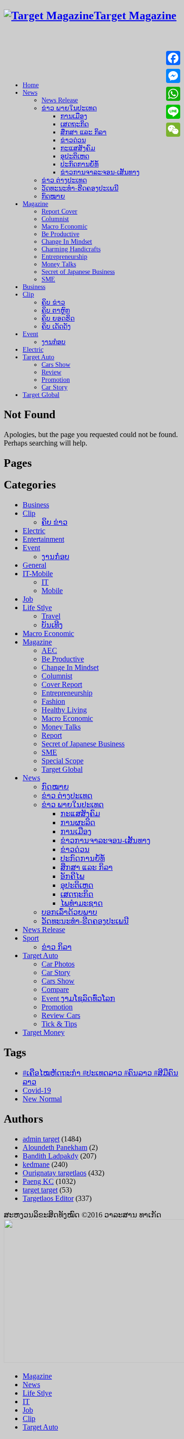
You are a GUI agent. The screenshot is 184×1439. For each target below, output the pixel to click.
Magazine (35, 203)
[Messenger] (173, 76)
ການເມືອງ (73, 116)
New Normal (42, 1099)
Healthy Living (64, 710)
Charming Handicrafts (71, 249)
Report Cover (59, 211)
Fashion (53, 701)
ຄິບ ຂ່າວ (53, 302)
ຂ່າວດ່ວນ (73, 140)
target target (40, 1190)
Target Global (41, 394)
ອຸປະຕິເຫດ (74, 156)
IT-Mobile (38, 574)
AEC (49, 650)
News (30, 92)
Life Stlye (37, 608)
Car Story (54, 387)
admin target (41, 1139)
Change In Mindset (67, 241)
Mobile (52, 591)
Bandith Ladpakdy (50, 1156)
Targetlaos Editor (48, 1198)
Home (31, 85)
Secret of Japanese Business (78, 271)
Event (30, 334)
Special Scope (63, 761)
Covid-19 (37, 1090)
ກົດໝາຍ (53, 196)
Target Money (44, 1032)
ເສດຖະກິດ (74, 124)
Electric (33, 349)
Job (28, 599)
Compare (55, 989)
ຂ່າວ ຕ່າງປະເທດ (64, 180)
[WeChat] (173, 130)
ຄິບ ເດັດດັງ (56, 326)
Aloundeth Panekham (55, 1147)
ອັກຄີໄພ (72, 876)
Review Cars (61, 1015)
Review (51, 372)
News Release (60, 100)
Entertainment (43, 539)
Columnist (55, 219)
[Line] (173, 112)
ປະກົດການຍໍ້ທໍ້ (79, 164)
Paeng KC (38, 1181)
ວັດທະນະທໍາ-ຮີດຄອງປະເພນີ (80, 188)
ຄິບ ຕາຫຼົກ (56, 310)
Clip (28, 294)
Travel (51, 616)
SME (48, 279)
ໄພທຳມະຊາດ (81, 903)
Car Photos (58, 964)
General (34, 565)
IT (45, 582)
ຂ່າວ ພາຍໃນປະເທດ (69, 108)
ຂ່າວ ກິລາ (57, 947)
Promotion (56, 379)
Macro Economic (64, 226)
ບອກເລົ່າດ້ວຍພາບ (69, 912)
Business (34, 286)
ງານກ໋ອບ (54, 342)
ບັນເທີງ (52, 625)
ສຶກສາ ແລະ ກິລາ (83, 132)
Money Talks (59, 264)
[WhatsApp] (173, 94)
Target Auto (38, 357)
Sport (31, 938)
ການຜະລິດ (77, 823)
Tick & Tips (59, 1024)
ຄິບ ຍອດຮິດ (58, 318)
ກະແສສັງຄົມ (77, 148)
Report (52, 735)
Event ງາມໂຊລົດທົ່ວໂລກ (78, 998)
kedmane (36, 1164)
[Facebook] (173, 58)
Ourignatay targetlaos (54, 1173)
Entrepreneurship (64, 256)
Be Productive (60, 234)
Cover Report (62, 684)
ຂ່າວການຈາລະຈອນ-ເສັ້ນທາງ (100, 172)
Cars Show (56, 364)
